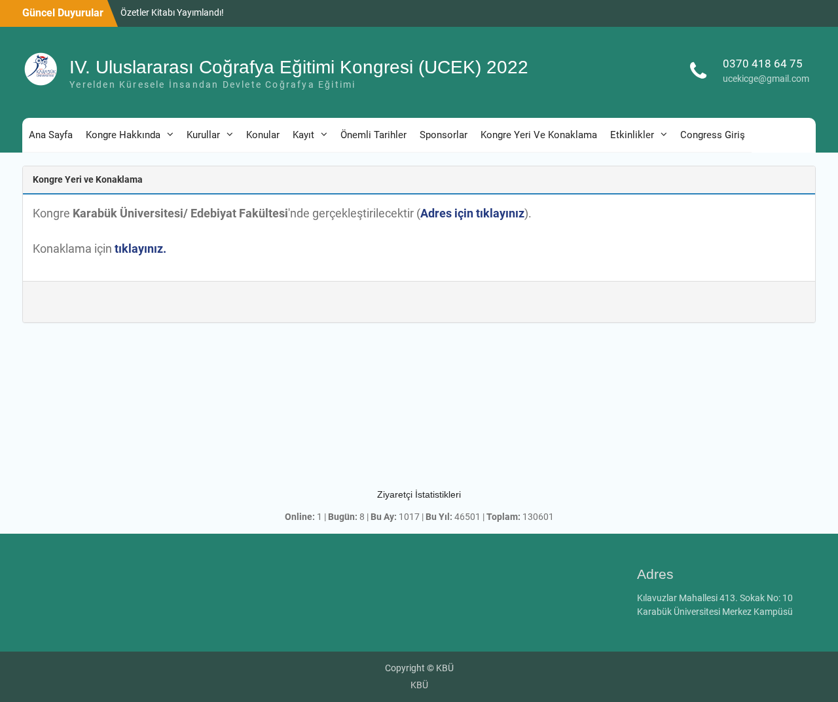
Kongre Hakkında (123, 135)
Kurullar (203, 135)
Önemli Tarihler (373, 135)
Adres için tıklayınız (472, 213)
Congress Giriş (712, 135)
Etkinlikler (632, 135)
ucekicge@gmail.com (766, 78)
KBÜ (419, 685)
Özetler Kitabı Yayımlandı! (172, 12)
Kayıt (303, 135)
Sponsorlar (443, 135)
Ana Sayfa (51, 135)
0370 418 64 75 (763, 63)
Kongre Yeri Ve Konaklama (539, 135)
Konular (263, 135)
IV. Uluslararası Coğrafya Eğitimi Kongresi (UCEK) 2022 (298, 67)
